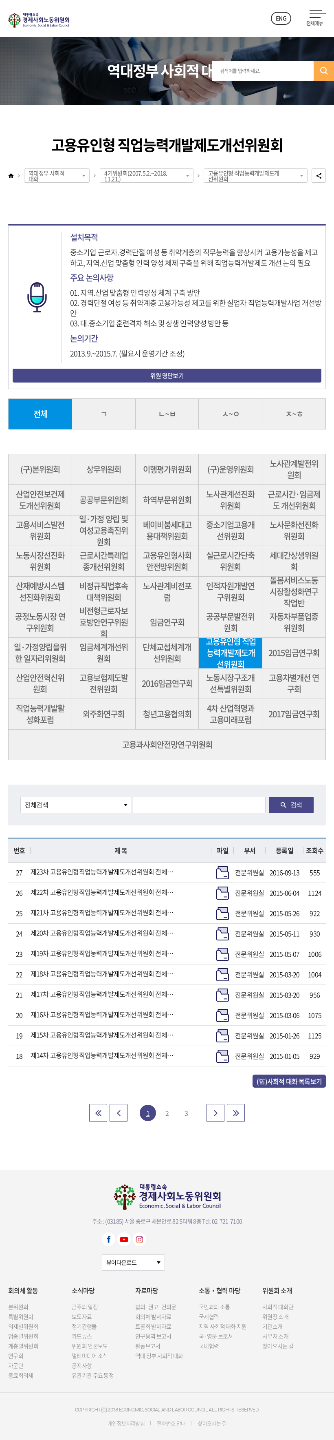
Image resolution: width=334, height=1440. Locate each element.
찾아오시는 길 (277, 1346)
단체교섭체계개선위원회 (167, 652)
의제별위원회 (23, 1326)
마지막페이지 (236, 1113)
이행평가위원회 (167, 469)
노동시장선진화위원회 (40, 561)
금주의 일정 (85, 1306)
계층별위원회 (23, 1346)
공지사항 (82, 1365)
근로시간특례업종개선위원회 (103, 561)
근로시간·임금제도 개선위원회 (294, 499)
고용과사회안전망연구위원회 (167, 744)
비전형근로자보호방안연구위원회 (103, 622)
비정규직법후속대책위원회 (103, 591)
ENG (281, 18)
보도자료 (82, 1316)
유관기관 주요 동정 (93, 1375)
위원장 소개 (275, 1316)
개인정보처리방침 (126, 1423)
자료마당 (146, 1290)
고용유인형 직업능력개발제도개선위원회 (243, 176)
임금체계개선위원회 (103, 652)
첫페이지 (98, 1113)
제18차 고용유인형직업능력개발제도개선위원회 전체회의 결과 (103, 973)
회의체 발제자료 (153, 1316)
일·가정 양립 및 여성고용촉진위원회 (103, 530)
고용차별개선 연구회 (294, 683)
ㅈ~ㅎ (294, 414)
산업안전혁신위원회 (40, 683)
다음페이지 (215, 1113)
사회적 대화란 (277, 1306)
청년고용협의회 (167, 714)
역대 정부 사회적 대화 (159, 1355)
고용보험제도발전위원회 (103, 683)
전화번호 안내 (171, 1423)
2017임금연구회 (293, 714)
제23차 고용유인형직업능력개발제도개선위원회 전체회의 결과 (103, 871)
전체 (40, 414)
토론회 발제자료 (153, 1326)
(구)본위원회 (40, 469)
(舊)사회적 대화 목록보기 (289, 1081)
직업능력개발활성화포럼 (40, 714)
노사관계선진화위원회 (230, 499)
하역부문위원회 (167, 500)
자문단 (15, 1365)
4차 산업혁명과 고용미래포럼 (230, 714)
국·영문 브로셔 (216, 1336)
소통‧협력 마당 (219, 1290)
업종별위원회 (23, 1336)
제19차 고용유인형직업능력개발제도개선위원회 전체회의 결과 (103, 953)
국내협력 (209, 1346)
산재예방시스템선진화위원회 (40, 591)
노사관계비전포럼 (167, 591)
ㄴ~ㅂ (167, 414)
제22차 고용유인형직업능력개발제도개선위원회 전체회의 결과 (103, 891)
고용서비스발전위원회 (40, 530)
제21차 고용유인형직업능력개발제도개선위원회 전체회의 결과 (103, 912)
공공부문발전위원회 (230, 622)
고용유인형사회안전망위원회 (167, 561)
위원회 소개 (277, 1290)
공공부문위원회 (103, 500)
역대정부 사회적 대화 (46, 176)
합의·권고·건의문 (155, 1306)
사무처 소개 (275, 1336)
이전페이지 (118, 1113)
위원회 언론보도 (90, 1346)
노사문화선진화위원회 (294, 530)
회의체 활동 (23, 1290)
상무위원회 (103, 469)
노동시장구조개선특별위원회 (230, 683)
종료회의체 (20, 1375)
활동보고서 (147, 1346)
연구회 (15, 1355)
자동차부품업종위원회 (294, 622)
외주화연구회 (103, 714)
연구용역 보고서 (153, 1336)
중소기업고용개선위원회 (230, 530)
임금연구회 (167, 622)
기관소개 (272, 1326)
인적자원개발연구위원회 (230, 591)
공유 (319, 175)
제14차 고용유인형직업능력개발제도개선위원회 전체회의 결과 (103, 1055)
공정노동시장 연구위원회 (40, 622)
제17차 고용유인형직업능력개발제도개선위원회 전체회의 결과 (103, 993)
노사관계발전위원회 (294, 469)
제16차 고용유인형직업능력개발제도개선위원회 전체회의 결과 (103, 1014)
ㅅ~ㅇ (231, 414)
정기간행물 (84, 1326)
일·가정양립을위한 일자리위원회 (40, 652)
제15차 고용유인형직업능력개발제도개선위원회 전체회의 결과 (103, 1034)
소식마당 (83, 1290)
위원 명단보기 (167, 375)
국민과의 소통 (214, 1306)
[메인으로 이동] (38, 18)
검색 (324, 71)
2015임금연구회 (293, 653)
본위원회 (18, 1306)
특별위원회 (20, 1316)
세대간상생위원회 (294, 561)
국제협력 (209, 1316)
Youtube (124, 1239)
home (11, 175)
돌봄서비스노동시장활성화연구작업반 (294, 592)
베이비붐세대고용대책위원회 (167, 530)
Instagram (139, 1239)
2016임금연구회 (167, 683)
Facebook (108, 1239)
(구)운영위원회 (230, 469)
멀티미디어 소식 (90, 1355)
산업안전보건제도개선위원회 (40, 499)
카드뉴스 (82, 1336)
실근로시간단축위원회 (230, 561)
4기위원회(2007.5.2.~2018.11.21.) (135, 176)
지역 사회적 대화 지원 (223, 1326)
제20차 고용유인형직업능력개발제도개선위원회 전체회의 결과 (103, 932)
